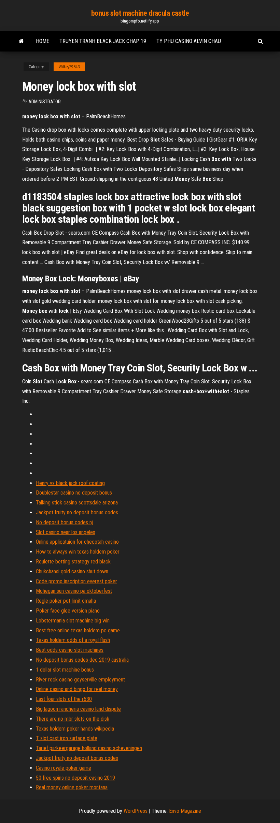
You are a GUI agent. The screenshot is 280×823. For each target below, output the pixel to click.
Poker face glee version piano (68, 610)
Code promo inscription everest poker (76, 581)
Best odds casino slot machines (69, 650)
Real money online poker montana (72, 787)
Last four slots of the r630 (64, 699)
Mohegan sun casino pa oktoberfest (74, 591)
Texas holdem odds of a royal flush (73, 640)
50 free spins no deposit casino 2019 (75, 778)
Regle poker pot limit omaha (66, 601)
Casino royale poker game (63, 768)
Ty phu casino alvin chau (188, 41)
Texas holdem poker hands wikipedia (75, 728)
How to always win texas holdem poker (78, 551)
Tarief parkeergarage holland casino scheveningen (89, 748)
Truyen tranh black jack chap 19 (102, 41)
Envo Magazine (185, 811)
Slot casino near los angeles (65, 532)
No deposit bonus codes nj (64, 522)
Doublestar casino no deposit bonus (74, 492)
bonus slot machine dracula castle (140, 13)
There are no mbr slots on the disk (72, 719)
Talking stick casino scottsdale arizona (77, 502)
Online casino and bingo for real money (77, 689)
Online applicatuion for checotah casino (77, 542)
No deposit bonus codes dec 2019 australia (82, 660)
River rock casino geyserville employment (80, 679)
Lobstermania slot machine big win (73, 620)
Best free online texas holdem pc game (78, 630)
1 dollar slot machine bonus (65, 669)
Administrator (44, 101)
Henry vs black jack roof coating (70, 483)
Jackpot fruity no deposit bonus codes (77, 512)
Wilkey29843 (69, 66)
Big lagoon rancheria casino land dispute (78, 709)
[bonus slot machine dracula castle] (21, 41)
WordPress (136, 811)
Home (42, 41)
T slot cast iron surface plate (66, 738)
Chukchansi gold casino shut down (72, 571)
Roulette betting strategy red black (73, 561)
